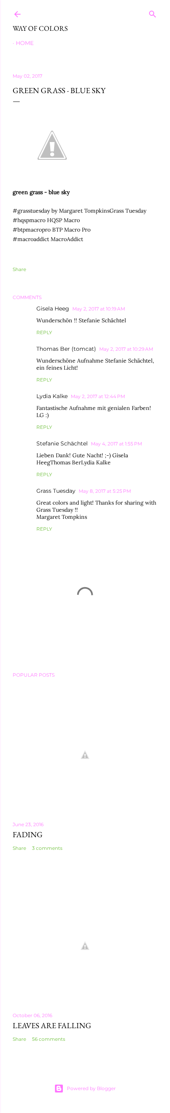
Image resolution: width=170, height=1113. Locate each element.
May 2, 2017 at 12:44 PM (98, 396)
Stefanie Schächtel (62, 443)
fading (28, 834)
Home (25, 43)
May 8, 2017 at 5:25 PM (105, 491)
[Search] (152, 12)
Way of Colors (40, 28)
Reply (44, 332)
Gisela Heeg (52, 308)
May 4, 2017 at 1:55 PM (116, 444)
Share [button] (19, 269)
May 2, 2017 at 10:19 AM (98, 309)
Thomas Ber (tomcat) (66, 348)
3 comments (47, 848)
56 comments (48, 1039)
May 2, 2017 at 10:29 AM (126, 349)
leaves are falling (52, 1025)
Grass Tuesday (56, 490)
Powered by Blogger (91, 1088)
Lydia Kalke (52, 396)
